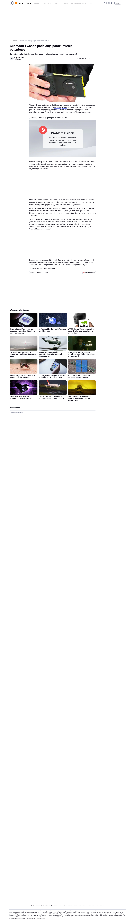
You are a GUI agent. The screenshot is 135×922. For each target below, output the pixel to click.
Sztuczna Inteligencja (79, 3)
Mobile (36, 3)
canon (46, 272)
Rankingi (65, 3)
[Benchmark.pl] (24, 3)
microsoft (39, 272)
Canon (64, 107)
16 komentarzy (82, 58)
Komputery (47, 3)
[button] (110, 3)
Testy (57, 3)
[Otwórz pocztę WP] (105, 3)
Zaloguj (118, 3)
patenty (32, 272)
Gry (91, 3)
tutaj (44, 918)
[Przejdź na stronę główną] (12, 4)
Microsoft (57, 107)
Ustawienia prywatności (95, 906)
